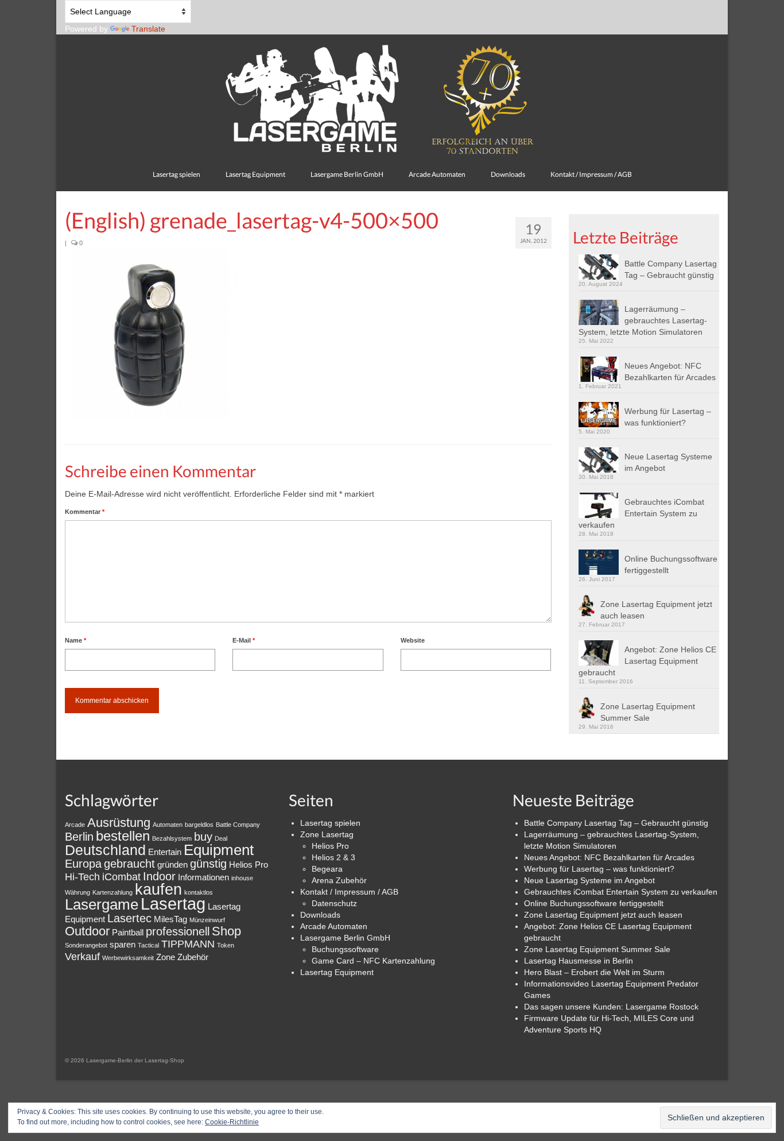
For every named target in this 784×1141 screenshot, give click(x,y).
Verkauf (82, 956)
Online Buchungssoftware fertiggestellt (670, 564)
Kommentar (84, 511)
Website (413, 640)
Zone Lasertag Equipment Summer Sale (647, 712)
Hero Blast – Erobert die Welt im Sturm (594, 972)
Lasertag (173, 903)
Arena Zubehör (339, 880)
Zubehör (192, 957)
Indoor (159, 876)
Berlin (79, 836)
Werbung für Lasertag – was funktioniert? (667, 417)
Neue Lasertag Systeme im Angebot (668, 462)
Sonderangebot (86, 945)
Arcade (75, 824)
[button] (151, 335)
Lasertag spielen (330, 822)
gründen (172, 864)
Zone (165, 957)
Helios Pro (248, 864)
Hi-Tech (82, 877)
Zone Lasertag (327, 834)
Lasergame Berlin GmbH (345, 937)
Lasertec (129, 918)
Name (75, 640)
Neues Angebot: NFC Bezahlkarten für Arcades (670, 371)
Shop (226, 931)
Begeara (327, 868)
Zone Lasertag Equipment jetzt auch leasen (656, 609)
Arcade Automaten (333, 926)
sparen (122, 944)
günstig (208, 863)
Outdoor (87, 931)
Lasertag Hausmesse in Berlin (578, 960)
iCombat (121, 877)
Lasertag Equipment (337, 972)
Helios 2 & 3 (333, 857)
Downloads (320, 914)
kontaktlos (198, 892)
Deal (221, 838)
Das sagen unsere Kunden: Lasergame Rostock (611, 1006)
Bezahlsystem (172, 838)
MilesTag (170, 919)
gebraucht (129, 863)
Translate (148, 28)
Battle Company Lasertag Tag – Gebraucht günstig (670, 269)
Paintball (127, 932)
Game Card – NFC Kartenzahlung (373, 960)
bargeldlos (199, 824)
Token (225, 945)
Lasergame (101, 904)
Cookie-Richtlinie (232, 1122)
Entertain (164, 852)
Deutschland (105, 850)
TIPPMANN (188, 944)
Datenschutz (334, 903)
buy (203, 836)
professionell (177, 931)
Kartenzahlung (112, 892)
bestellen (123, 836)
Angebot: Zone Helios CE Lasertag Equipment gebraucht (647, 661)
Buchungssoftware (345, 949)
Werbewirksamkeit (128, 957)
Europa (83, 863)
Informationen (203, 877)
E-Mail (243, 640)
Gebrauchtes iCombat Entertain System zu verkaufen (641, 513)
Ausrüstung (118, 822)
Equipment (219, 849)
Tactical (148, 945)
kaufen (158, 889)
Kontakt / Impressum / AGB (349, 891)
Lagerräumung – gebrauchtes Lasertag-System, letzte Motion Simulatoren (643, 320)
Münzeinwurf (207, 919)
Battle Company (238, 824)
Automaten (168, 824)
